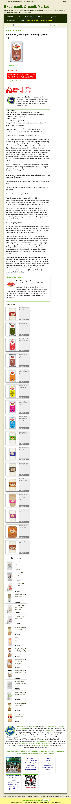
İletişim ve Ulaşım (31, 767)
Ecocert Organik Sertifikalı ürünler (15, 125)
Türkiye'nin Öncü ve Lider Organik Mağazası (16, 10)
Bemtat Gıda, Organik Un (18, 116)
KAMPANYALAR (46, 20)
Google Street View (47, 767)
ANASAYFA (11, 17)
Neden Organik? (20, 751)
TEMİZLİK (39, 17)
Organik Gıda (10, 30)
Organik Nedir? (10, 751)
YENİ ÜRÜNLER (32, 20)
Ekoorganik (20, 726)
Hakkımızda (30, 758)
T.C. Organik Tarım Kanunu (26, 743)
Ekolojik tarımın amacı (51, 730)
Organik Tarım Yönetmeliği (43, 743)
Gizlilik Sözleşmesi (13, 782)
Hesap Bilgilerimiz (14, 786)
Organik (24, 728)
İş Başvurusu (30, 765)
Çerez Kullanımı (13, 789)
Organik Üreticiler (22, 753)
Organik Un (19, 30)
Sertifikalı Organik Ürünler (51, 10)
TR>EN (65, 1)
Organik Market (32, 726)
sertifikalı (57, 726)
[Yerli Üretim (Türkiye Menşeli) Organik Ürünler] (14, 94)
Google (48, 763)
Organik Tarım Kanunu (32, 751)
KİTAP (22, 20)
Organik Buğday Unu (41, 123)
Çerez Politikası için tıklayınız (32, 800)
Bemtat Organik (15, 119)
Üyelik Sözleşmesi (13, 784)
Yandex (48, 769)
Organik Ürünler (60, 751)
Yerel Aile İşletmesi (13, 12)
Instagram (48, 758)
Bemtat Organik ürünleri (20, 123)
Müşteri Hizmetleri (30, 769)
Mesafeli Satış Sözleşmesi (13, 775)
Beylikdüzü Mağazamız (30, 760)
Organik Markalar (33, 753)
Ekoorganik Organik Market (26, 7)
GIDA (19, 17)
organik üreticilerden (48, 726)
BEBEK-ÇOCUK (51, 17)
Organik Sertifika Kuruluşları (42, 745)
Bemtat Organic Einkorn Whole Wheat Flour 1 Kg (30, 114)
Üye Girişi (7, 1)
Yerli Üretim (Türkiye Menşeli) (19, 121)
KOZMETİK (28, 17)
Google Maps (48, 765)
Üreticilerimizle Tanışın (14, 277)
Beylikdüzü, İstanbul (26, 12)
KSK (40, 753)
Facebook (47, 760)
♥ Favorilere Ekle (12, 65)
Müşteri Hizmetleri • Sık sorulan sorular (23, 1)
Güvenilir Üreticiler (36, 10)
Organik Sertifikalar (48, 753)
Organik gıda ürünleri (41, 741)
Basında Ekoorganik (30, 763)
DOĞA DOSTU (11, 20)
